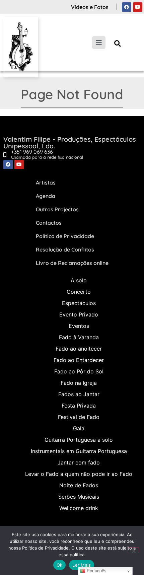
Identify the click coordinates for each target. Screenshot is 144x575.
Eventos (79, 325)
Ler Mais (81, 565)
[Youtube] (137, 7)
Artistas (46, 182)
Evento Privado (78, 314)
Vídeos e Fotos (90, 7)
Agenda (45, 196)
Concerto (79, 291)
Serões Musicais (78, 496)
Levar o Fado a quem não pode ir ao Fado (78, 474)
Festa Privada (79, 405)
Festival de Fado (78, 417)
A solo (79, 280)
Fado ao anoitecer (79, 348)
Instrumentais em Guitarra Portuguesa (79, 451)
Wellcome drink (78, 508)
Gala (78, 428)
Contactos (49, 222)
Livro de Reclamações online (72, 263)
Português (95, 570)
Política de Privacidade (65, 236)
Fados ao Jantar (78, 394)
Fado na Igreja (79, 382)
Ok (60, 565)
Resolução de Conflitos (65, 249)
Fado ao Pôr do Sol (78, 371)
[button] (117, 43)
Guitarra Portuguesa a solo (79, 439)
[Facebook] (126, 7)
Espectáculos (79, 303)
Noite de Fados (78, 485)
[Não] (133, 550)
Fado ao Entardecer (79, 360)
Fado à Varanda (79, 337)
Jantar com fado (79, 462)
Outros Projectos (57, 209)
